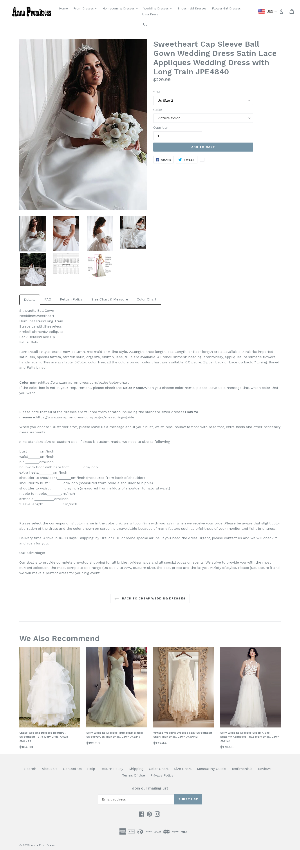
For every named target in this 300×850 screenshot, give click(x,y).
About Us (50, 769)
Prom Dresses (86, 8)
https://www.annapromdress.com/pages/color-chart (85, 382)
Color (157, 110)
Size (156, 92)
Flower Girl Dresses (226, 8)
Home (63, 8)
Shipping (136, 769)
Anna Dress (150, 14)
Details (29, 299)
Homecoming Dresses (121, 8)
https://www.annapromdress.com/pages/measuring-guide (85, 417)
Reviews (264, 769)
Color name (133, 388)
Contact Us (72, 769)
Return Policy (71, 299)
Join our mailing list (150, 788)
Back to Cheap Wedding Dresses (153, 598)
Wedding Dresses (158, 8)
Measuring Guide (211, 769)
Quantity (160, 127)
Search (30, 769)
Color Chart (146, 299)
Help (91, 769)
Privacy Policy (161, 775)
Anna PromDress (43, 845)
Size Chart (183, 769)
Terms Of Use (133, 775)
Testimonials (242, 769)
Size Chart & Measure (109, 299)
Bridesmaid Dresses (191, 8)
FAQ (47, 299)
